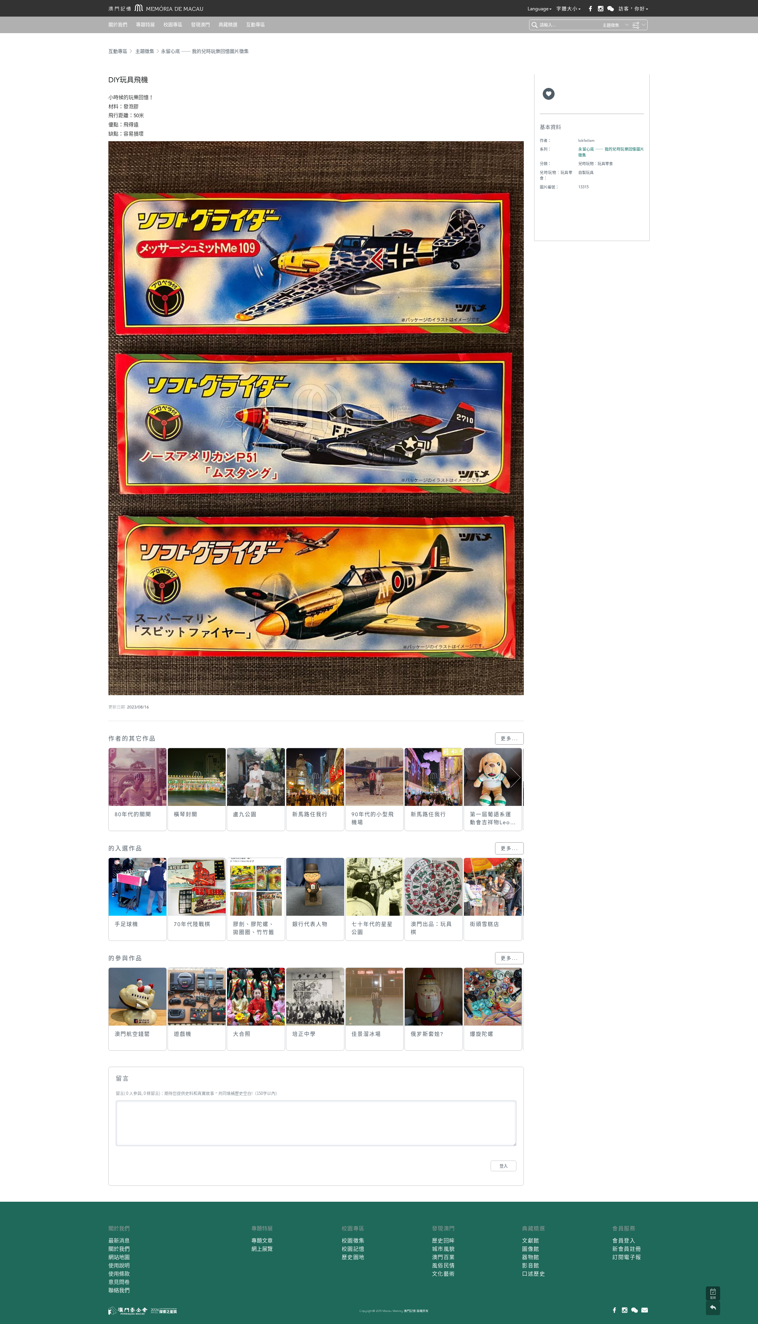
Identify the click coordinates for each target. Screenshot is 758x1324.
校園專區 (172, 25)
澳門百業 (443, 1257)
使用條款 (119, 1274)
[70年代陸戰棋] (197, 887)
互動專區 (255, 25)
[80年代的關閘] (137, 777)
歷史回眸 (443, 1241)
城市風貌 (443, 1249)
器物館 (530, 1257)
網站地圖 (119, 1257)
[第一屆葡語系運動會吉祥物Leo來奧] (493, 777)
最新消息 (119, 1241)
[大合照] (256, 997)
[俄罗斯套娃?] (433, 997)
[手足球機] (137, 887)
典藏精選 (228, 25)
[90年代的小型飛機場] (374, 777)
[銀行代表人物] (315, 887)
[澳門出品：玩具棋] (433, 887)
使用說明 (119, 1265)
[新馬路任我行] (315, 777)
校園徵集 (353, 1241)
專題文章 (262, 1241)
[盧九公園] (256, 777)
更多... (509, 738)
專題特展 (145, 25)
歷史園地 (353, 1257)
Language (538, 9)
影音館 (530, 1265)
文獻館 (530, 1241)
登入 (504, 1166)
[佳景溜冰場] (374, 997)
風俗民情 (443, 1265)
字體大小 (567, 9)
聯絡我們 (119, 1290)
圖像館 (530, 1249)
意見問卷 (119, 1282)
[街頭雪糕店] (493, 887)
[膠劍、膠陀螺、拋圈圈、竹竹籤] (256, 887)
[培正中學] (315, 997)
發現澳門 (200, 25)
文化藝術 (443, 1274)
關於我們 (117, 25)
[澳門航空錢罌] (137, 997)
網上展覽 (262, 1249)
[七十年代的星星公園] (374, 887)
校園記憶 (353, 1249)
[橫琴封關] (197, 777)
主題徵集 (144, 51)
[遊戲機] (197, 997)
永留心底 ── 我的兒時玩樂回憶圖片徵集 (205, 51)
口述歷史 (533, 1274)
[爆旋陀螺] (493, 997)
